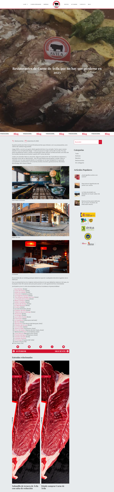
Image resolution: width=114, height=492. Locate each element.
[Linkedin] (40, 346)
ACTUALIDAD (74, 4)
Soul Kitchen (19, 289)
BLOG (89, 4)
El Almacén (18, 319)
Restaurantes (19, 141)
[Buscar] (100, 142)
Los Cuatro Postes (20, 317)
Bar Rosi (17, 322)
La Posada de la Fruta (22, 299)
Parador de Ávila (20, 337)
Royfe (25, 332)
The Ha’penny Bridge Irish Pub (24, 297)
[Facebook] (17, 346)
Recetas (78, 158)
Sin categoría (79, 163)
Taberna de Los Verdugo (23, 312)
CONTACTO (82, 4)
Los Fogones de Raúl (21, 296)
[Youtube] (63, 346)
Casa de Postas (20, 291)
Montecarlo (18, 323)
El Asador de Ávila (21, 338)
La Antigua (18, 315)
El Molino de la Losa (21, 325)
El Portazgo (18, 340)
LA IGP (24, 4)
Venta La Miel (19, 328)
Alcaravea (18, 314)
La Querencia (19, 320)
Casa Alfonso (19, 333)
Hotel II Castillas (20, 302)
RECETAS (66, 4)
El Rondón (18, 294)
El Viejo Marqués (20, 305)
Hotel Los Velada (20, 292)
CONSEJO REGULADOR (36, 4)
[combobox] (86, 142)
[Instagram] (52, 346)
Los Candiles (19, 327)
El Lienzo (17, 307)
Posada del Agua (20, 335)
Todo (77, 154)
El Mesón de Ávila (20, 310)
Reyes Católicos (20, 300)
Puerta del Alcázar (21, 304)
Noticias (77, 156)
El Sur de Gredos (20, 330)
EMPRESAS (46, 4)
